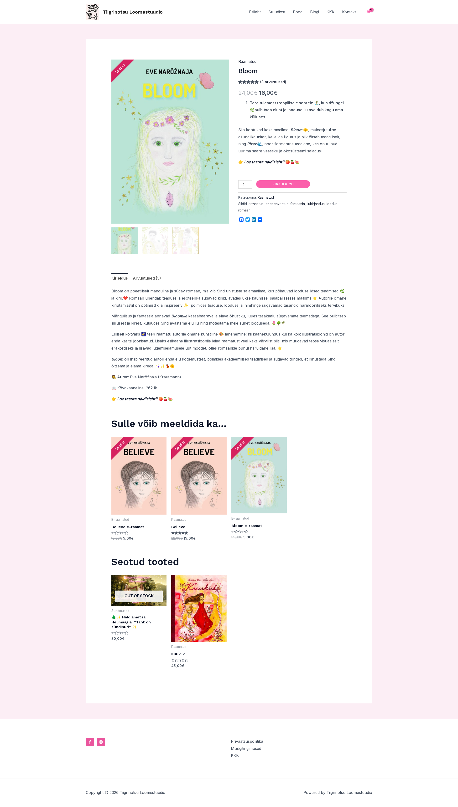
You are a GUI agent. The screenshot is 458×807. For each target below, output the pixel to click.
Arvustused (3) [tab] (147, 278)
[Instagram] (101, 742)
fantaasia (297, 204)
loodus (332, 204)
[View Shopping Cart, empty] (368, 11)
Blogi (314, 12)
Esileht (255, 12)
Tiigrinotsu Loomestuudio (133, 12)
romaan (244, 210)
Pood (297, 12)
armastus (256, 204)
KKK (330, 12)
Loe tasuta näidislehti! (264, 162)
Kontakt (349, 12)
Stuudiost (276, 12)
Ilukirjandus (316, 204)
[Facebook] (90, 742)
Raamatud (247, 61)
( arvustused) (273, 82)
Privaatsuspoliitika (247, 741)
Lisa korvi (283, 184)
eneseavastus (276, 204)
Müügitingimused (246, 748)
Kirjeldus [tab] (119, 278)
